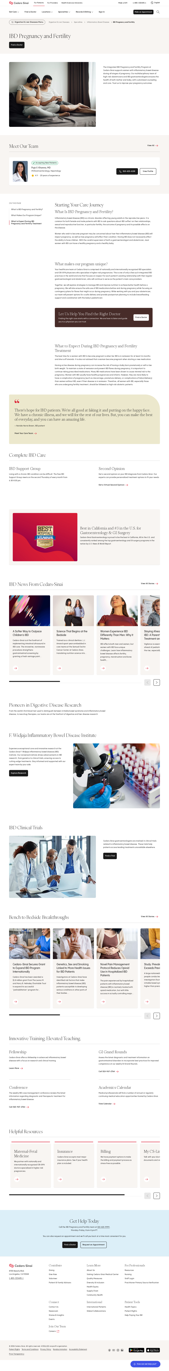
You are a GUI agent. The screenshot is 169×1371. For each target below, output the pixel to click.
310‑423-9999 (103, 1227)
